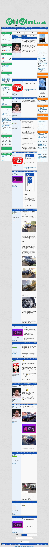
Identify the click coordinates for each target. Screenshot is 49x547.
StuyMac (20, 383)
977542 (35, 342)
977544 (35, 383)
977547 (35, 501)
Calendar (22, 29)
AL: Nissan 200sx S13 (18, 38)
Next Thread (30, 32)
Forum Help (40, 544)
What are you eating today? (41, 134)
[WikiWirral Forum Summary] (24, 21)
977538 (35, 152)
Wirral (13, 56)
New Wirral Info (41, 105)
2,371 (41, 94)
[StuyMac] (15, 372)
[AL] (16, 52)
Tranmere (14, 95)
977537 (35, 119)
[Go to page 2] (36, 36)
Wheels (21, 98)
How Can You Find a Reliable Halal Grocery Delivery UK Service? (6, 79)
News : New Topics (41, 115)
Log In (46, 27)
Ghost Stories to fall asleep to (6, 126)
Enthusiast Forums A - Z (15, 27)
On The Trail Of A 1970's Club (5, 88)
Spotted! (39, 154)
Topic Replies (4, 107)
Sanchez (20, 152)
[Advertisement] (24, 9)
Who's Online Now (5, 44)
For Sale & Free (41, 73)
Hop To (17, 534)
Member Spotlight (41, 76)
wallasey (14, 514)
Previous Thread (18, 32)
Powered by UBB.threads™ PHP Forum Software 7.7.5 (24, 546)
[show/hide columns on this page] (46, 30)
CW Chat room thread (40, 139)
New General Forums (6, 72)
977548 (35, 517)
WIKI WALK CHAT (40, 142)
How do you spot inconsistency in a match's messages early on (6, 120)
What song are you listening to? (42, 145)
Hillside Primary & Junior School (5, 92)
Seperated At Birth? (5, 74)
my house (14, 129)
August (6, 135)
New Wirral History (5, 85)
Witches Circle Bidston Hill (6, 131)
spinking (21, 209)
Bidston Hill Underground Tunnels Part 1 (42, 151)
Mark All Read (17, 544)
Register (41, 27)
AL (21, 119)
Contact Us (35, 544)
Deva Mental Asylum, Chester (42, 137)
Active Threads (28, 29)
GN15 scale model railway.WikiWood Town (42, 157)
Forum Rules (10, 544)
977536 (35, 98)
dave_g (21, 517)
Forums (3, 27)
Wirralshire (14, 376)
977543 (35, 358)
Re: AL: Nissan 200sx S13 (19, 98)
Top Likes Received (6, 147)
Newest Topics (41, 45)
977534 (35, 38)
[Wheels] (17, 91)
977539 (35, 171)
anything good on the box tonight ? (42, 148)
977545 (35, 404)
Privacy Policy (4, 544)
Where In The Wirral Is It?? (41, 161)
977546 (35, 452)
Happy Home (14, 186)
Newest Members (5, 63)
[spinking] (17, 182)
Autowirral (23, 27)
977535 (35, 79)
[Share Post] (32, 38)
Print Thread (15, 35)
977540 (35, 209)
